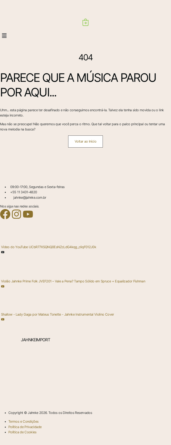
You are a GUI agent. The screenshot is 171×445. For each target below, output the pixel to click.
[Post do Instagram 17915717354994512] (85, 386)
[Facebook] (5, 214)
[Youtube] (28, 214)
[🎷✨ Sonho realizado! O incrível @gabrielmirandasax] (28, 363)
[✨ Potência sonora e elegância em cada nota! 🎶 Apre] (85, 363)
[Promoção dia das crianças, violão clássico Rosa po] (28, 386)
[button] (85, 35)
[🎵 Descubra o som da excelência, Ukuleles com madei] (143, 386)
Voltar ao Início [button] (85, 141)
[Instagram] (16, 214)
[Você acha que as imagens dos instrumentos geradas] (143, 363)
